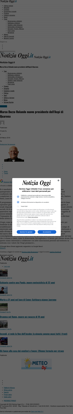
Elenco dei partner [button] (33, 217)
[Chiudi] (58, 180)
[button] (36, 206)
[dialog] (36, 207)
